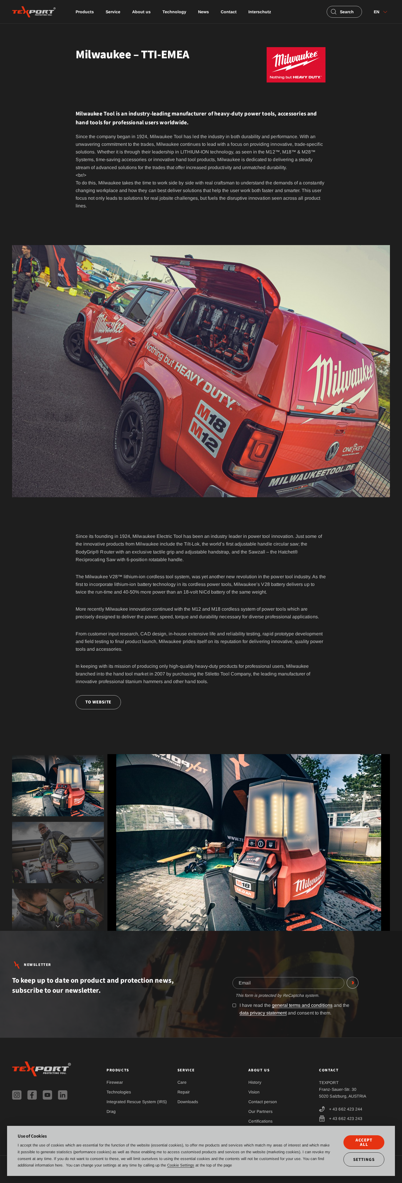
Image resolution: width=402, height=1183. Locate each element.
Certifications (260, 1121)
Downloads (187, 1101)
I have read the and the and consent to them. (295, 1009)
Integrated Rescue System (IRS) (137, 1101)
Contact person (262, 1101)
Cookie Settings (180, 1165)
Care (182, 1082)
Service (113, 11)
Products (85, 11)
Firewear (115, 1082)
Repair (183, 1092)
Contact (229, 11)
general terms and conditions (302, 1005)
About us (141, 11)
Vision (254, 1092)
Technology (174, 11)
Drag (111, 1111)
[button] (58, 761)
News (203, 11)
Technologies (119, 1092)
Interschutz (259, 11)
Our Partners (260, 1111)
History (254, 1082)
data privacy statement (263, 1012)
